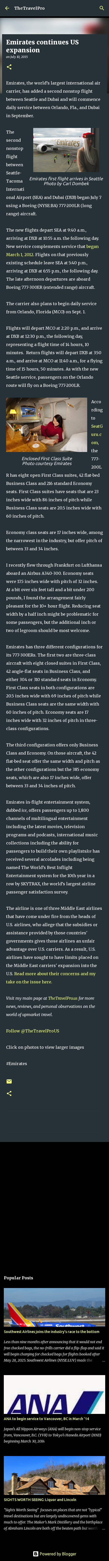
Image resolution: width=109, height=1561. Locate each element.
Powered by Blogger (57, 1554)
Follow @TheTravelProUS (32, 1030)
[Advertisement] (54, 1204)
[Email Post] (9, 1083)
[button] (9, 67)
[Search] (102, 8)
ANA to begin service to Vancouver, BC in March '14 (46, 1419)
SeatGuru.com (97, 434)
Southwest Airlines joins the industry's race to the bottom (51, 1332)
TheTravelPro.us (63, 998)
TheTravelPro (29, 8)
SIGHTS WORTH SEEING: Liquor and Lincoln (40, 1500)
